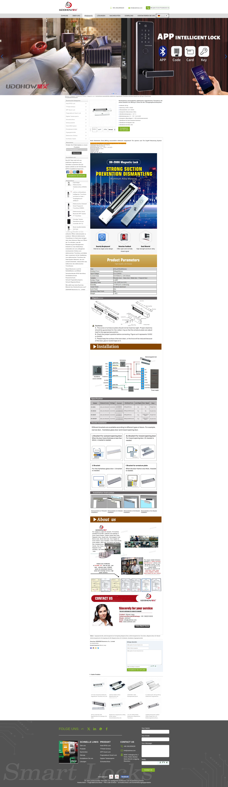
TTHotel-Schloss (70, 106)
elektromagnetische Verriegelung (112, 636)
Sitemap (82, 755)
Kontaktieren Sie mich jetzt (76, 175)
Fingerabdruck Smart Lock (73, 113)
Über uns (76, 15)
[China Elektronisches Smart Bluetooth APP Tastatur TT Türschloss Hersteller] (69, 199)
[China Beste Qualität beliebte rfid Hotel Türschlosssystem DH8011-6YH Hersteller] (69, 214)
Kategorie (72, 96)
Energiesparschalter (71, 129)
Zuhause (64, 15)
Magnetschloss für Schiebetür (119, 638)
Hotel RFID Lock (70, 103)
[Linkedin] (74, 171)
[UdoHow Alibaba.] (117, 777)
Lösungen (101, 15)
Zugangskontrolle (71, 132)
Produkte (89, 15)
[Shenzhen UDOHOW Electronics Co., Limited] (69, 11)
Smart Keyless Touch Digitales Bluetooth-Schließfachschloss (79, 224)
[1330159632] (93, 648)
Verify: (144, 759)
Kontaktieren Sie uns (146, 15)
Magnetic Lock (90, 96)
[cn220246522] (98, 648)
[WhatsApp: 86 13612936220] (71, 171)
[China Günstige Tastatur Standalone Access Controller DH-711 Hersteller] (69, 207)
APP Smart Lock (70, 110)
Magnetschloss (125, 636)
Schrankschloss (70, 119)
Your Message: (147, 743)
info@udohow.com (136, 8)
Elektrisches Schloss (81, 96)
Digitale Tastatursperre (72, 116)
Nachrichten (115, 15)
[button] (113, 93)
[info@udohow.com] (96, 648)
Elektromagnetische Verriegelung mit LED (101, 638)
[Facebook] (67, 171)
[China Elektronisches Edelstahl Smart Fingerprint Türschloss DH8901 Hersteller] (69, 191)
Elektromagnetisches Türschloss (137, 636)
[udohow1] (91, 648)
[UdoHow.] (111, 777)
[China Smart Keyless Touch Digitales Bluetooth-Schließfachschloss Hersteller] (69, 224)
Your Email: (146, 736)
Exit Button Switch (71, 138)
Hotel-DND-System (71, 126)
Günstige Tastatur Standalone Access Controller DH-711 (78, 207)
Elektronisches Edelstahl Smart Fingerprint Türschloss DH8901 (80, 191)
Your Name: (146, 728)
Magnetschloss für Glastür (153, 636)
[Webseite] (77, 171)
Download (129, 15)
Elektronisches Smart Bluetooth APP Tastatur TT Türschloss (79, 199)
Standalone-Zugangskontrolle (135, 638)
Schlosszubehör (70, 122)
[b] (114, 56)
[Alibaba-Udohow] (81, 171)
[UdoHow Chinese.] (125, 776)
